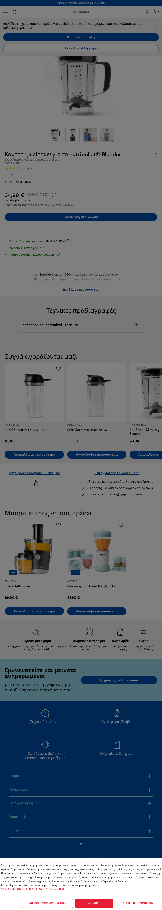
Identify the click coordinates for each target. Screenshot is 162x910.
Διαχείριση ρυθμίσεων (138, 903)
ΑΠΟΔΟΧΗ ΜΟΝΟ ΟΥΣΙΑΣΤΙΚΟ (47, 903)
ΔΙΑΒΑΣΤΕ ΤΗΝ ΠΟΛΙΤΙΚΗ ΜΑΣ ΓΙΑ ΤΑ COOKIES (32, 889)
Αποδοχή (94, 903)
